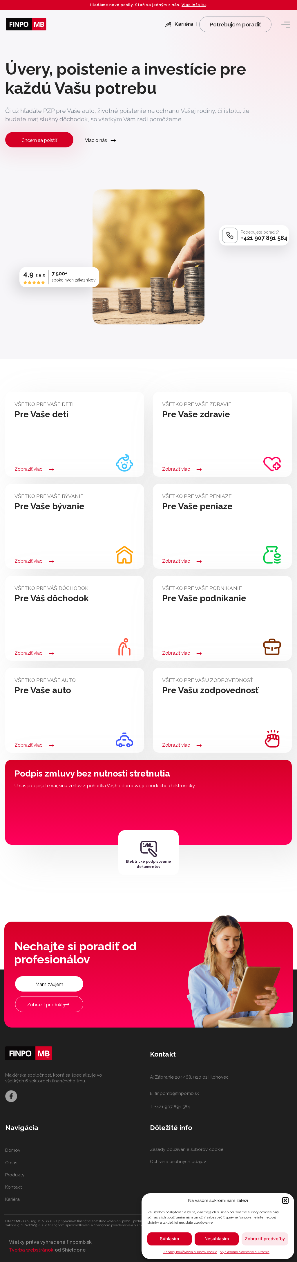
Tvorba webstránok (31, 1250)
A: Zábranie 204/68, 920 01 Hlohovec (189, 1077)
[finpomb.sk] (26, 24)
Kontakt (13, 1187)
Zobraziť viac (28, 469)
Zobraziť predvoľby (265, 1238)
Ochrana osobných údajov (178, 1161)
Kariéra (12, 1199)
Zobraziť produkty (46, 1005)
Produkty (14, 1175)
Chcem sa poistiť (39, 140)
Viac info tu (194, 5)
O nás (11, 1162)
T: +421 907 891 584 (170, 1106)
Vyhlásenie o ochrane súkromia (244, 1252)
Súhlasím (169, 1238)
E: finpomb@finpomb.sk (174, 1093)
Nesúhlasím (216, 1238)
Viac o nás (96, 140)
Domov (13, 1150)
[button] (285, 1200)
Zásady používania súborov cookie (190, 1252)
